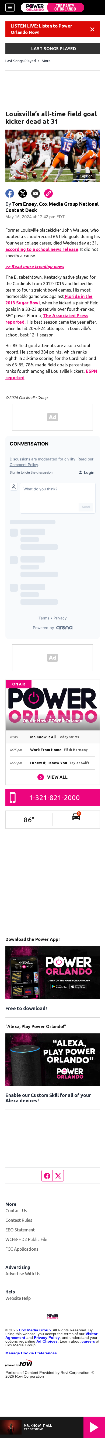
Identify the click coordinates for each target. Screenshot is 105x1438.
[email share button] (35, 193)
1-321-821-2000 (54, 797)
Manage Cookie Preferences (31, 1353)
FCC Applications (21, 1249)
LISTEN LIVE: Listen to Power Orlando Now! (41, 29)
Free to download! (26, 1008)
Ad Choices (47, 1341)
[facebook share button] (9, 193)
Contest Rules (18, 1220)
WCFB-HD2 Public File (26, 1239)
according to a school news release (41, 249)
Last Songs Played (20, 61)
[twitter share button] (22, 193)
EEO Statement (20, 1229)
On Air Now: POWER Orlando (52, 720)
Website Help (18, 1298)
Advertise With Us (22, 1273)
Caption (84, 176)
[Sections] (10, 7)
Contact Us (16, 1210)
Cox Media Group (35, 1330)
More (46, 61)
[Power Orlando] (52, 7)
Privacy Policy (47, 1337)
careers (88, 1341)
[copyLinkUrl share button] (48, 193)
